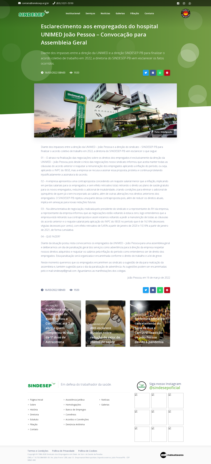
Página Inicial (36, 399)
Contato (34, 429)
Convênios (71, 414)
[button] (72, 13)
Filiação (34, 424)
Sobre (33, 404)
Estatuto (34, 419)
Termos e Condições (37, 450)
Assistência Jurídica (75, 399)
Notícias (105, 399)
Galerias (105, 404)
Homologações (73, 404)
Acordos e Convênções (77, 419)
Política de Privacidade (63, 450)
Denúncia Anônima (75, 424)
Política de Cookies (87, 450)
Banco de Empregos (76, 409)
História (34, 409)
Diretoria (34, 414)
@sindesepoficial (164, 387)
